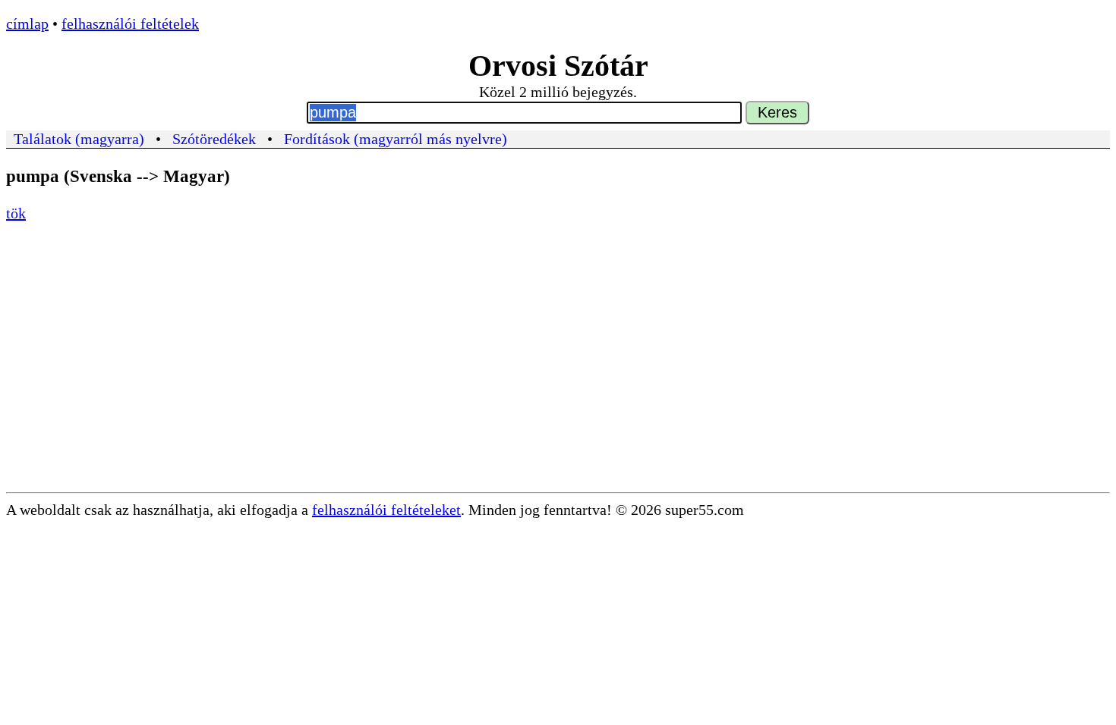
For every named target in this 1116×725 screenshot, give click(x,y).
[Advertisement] (558, 378)
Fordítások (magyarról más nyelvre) (395, 138)
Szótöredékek (214, 138)
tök (16, 213)
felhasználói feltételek (130, 23)
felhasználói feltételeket (386, 509)
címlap (27, 23)
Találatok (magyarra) (79, 138)
